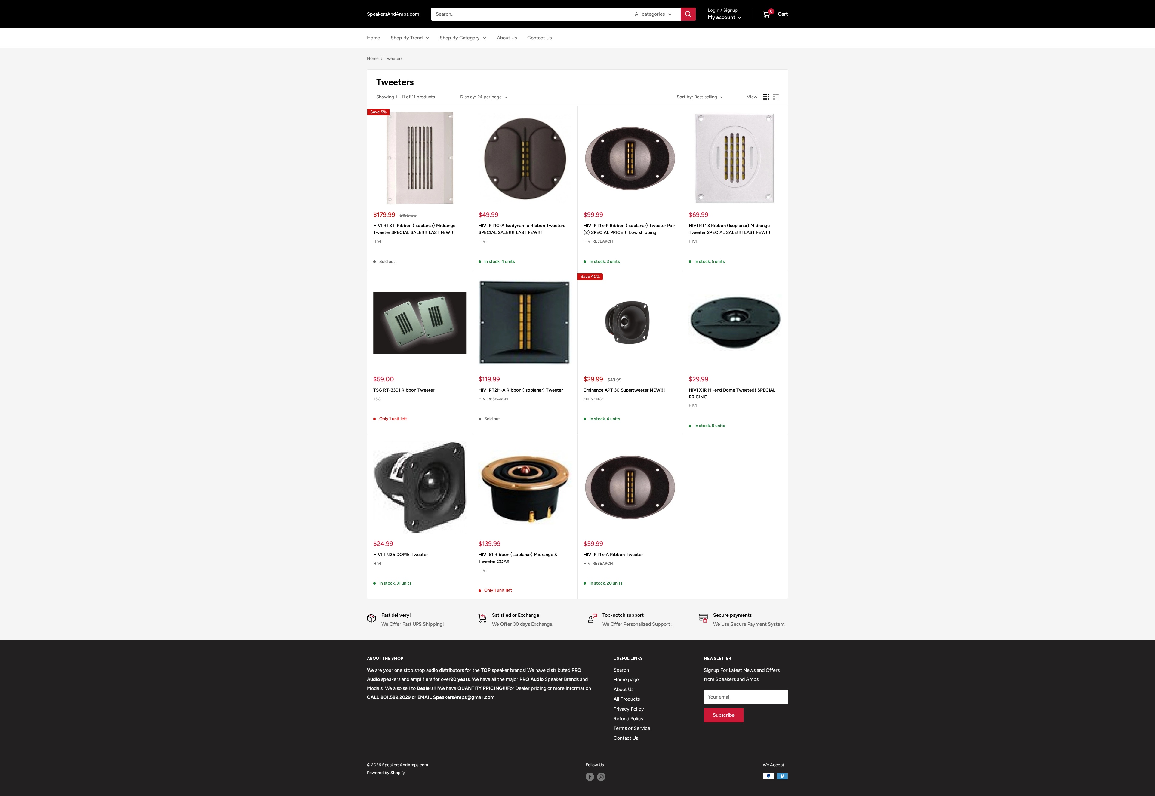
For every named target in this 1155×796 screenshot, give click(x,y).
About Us (507, 38)
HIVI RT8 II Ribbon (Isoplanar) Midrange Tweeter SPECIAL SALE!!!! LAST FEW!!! (414, 229)
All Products (627, 699)
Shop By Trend (407, 38)
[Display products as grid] (766, 97)
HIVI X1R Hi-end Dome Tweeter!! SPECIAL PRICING (732, 393)
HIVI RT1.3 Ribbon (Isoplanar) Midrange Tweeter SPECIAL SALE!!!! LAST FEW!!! (729, 229)
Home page (626, 679)
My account (722, 17)
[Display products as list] (776, 97)
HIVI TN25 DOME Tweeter (400, 554)
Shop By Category (460, 38)
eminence (594, 399)
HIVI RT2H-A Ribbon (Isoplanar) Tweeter (521, 390)
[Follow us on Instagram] (601, 777)
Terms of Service (632, 728)
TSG (377, 399)
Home (373, 38)
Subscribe (724, 715)
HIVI (377, 241)
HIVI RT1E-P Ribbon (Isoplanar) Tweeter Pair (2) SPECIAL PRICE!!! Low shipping (629, 229)
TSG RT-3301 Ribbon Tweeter (403, 390)
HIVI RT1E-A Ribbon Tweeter (613, 554)
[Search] (688, 14)
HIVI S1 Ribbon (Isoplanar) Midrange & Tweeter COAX (518, 558)
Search (621, 670)
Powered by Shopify (386, 772)
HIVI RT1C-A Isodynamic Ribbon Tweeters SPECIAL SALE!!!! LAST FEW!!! (522, 229)
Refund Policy (629, 718)
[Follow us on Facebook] (590, 777)
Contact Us (539, 38)
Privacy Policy (629, 709)
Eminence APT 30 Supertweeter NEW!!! (624, 390)
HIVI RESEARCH (598, 241)
